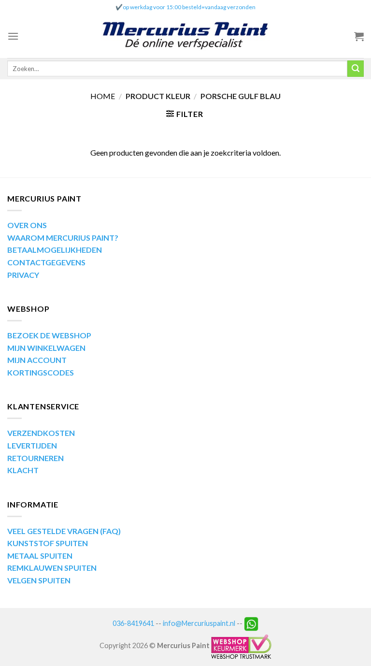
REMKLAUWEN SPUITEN (52, 567)
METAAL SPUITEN (39, 555)
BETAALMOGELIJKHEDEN (54, 249)
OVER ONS (27, 225)
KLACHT (23, 470)
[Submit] (355, 68)
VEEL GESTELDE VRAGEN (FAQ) (64, 531)
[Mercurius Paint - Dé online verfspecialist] (185, 36)
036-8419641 (133, 623)
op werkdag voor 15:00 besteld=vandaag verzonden (189, 7)
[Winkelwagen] (359, 36)
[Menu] (13, 36)
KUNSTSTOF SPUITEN (47, 543)
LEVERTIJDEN (32, 445)
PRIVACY (23, 274)
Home (102, 96)
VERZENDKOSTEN (41, 432)
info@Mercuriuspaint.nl (199, 623)
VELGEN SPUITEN (39, 580)
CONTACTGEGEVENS (46, 262)
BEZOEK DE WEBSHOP (49, 335)
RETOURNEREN (35, 458)
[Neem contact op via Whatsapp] (251, 623)
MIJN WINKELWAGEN (46, 347)
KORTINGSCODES (40, 372)
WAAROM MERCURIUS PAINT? (62, 237)
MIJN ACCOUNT (37, 359)
